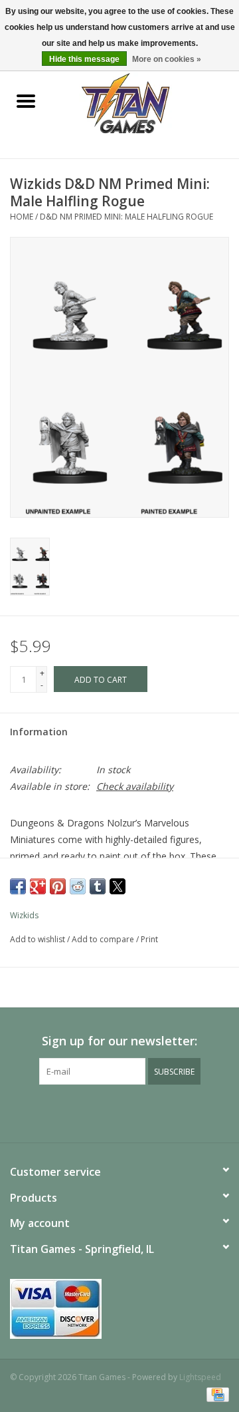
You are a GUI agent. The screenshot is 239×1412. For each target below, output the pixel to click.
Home (21, 216)
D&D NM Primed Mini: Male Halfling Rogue (126, 216)
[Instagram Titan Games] (143, 1112)
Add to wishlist (38, 939)
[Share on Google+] (38, 886)
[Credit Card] (215, 1393)
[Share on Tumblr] (98, 886)
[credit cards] (119, 1309)
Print (149, 939)
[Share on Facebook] (18, 886)
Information (39, 731)
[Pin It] (58, 886)
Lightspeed (200, 1377)
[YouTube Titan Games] (119, 1112)
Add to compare (104, 939)
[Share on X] (117, 886)
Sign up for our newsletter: (119, 1041)
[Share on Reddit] (78, 886)
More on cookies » (166, 59)
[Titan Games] (146, 102)
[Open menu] (26, 100)
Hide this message (84, 59)
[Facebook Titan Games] (95, 1112)
